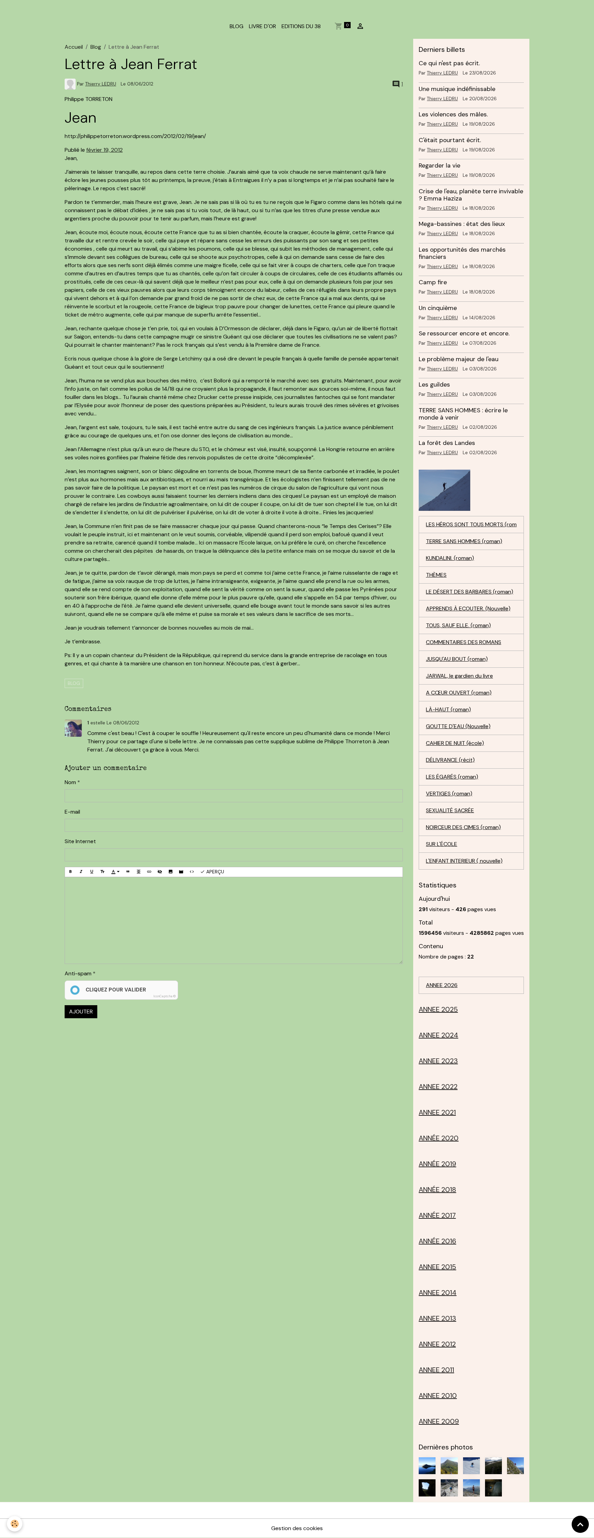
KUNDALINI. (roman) (450, 558)
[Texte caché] (159, 872)
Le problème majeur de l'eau (458, 359)
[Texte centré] (138, 872)
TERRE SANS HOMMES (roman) (464, 541)
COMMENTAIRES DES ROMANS (463, 642)
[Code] (191, 872)
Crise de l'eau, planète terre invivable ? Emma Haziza (471, 194)
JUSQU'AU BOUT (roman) (457, 659)
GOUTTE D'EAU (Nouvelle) (458, 726)
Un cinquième (438, 308)
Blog (95, 46)
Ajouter (81, 1011)
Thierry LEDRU (100, 84)
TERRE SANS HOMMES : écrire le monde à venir (463, 413)
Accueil (74, 46)
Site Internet (80, 841)
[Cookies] (14, 1523)
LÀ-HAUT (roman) (448, 709)
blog (74, 683)
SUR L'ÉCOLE (441, 844)
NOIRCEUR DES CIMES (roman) (463, 827)
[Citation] (127, 872)
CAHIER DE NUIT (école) (455, 743)
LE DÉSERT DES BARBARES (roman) (469, 591)
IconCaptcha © (164, 996)
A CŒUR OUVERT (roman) (459, 692)
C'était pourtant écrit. (450, 140)
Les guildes (434, 384)
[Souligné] (91, 872)
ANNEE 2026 (442, 985)
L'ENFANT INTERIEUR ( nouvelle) (464, 860)
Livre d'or (262, 26)
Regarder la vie (439, 165)
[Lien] (149, 872)
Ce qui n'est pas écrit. (449, 63)
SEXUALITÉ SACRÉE (450, 810)
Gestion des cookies (297, 1528)
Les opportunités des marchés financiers (462, 253)
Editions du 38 (301, 26)
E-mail (72, 811)
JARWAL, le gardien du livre (459, 675)
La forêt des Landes (447, 443)
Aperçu (214, 872)
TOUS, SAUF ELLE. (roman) (458, 625)
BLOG (236, 26)
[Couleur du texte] (115, 872)
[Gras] (70, 872)
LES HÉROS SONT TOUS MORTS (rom (471, 524)
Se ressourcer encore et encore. (464, 333)
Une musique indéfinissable (457, 89)
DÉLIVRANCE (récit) (450, 760)
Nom (70, 782)
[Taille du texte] (102, 872)
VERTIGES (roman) (449, 793)
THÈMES (436, 574)
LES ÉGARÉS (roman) (452, 776)
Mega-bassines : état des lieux (462, 224)
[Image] (170, 872)
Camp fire (433, 282)
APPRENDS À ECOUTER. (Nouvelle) (468, 608)
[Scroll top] (580, 1524)
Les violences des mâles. (453, 114)
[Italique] (81, 872)
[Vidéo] (181, 872)
